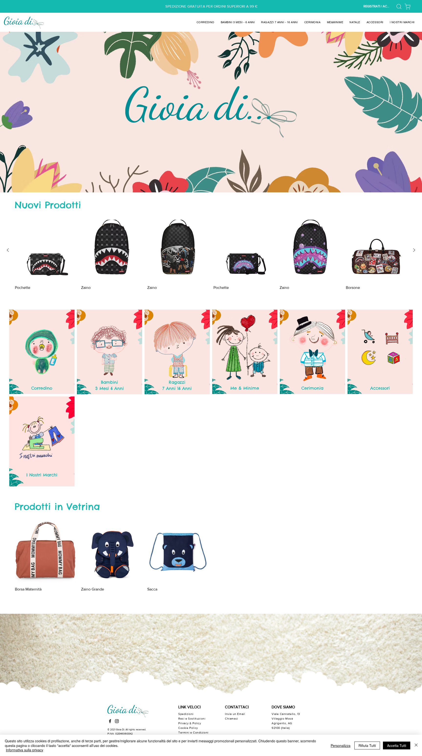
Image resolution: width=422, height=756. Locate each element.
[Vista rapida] (45, 250)
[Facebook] (110, 721)
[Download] (407, 6)
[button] (66, 8)
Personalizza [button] (340, 745)
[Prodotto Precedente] (8, 250)
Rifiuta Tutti (367, 745)
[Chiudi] (416, 745)
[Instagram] (116, 721)
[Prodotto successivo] (414, 250)
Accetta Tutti (396, 745)
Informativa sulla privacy (24, 749)
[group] (211, 261)
